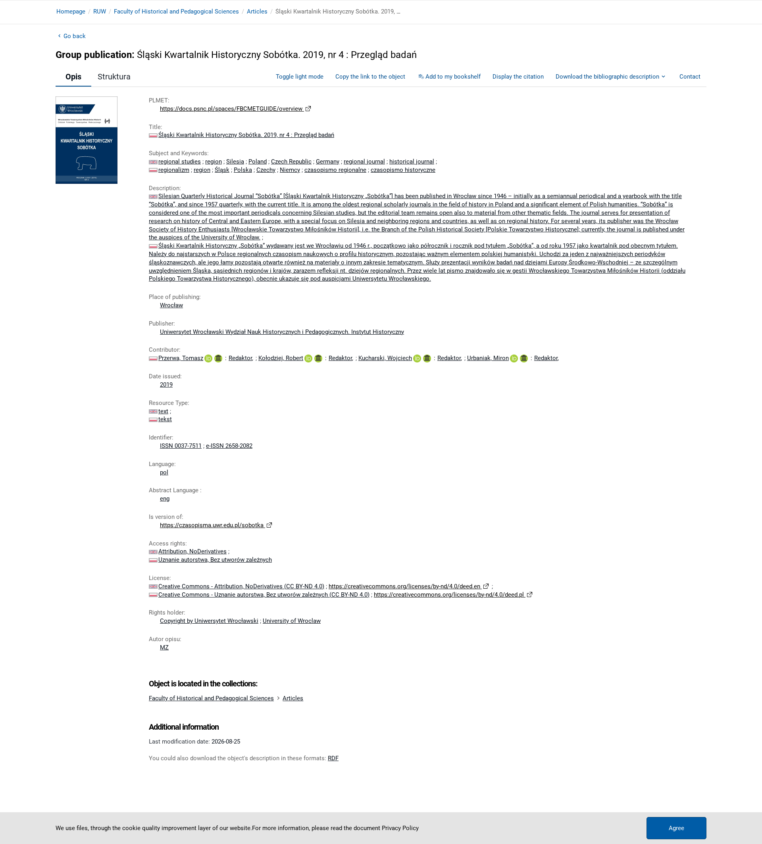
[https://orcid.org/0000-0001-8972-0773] (208, 358)
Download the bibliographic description (607, 76)
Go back (75, 36)
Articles (257, 11)
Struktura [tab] (114, 76)
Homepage (70, 11)
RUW (99, 11)
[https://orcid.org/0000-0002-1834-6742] (514, 358)
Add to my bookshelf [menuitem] (453, 76)
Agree (676, 828)
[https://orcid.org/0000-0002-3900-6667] (308, 358)
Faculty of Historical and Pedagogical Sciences (176, 11)
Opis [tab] (73, 76)
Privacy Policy (400, 828)
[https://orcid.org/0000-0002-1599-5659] (417, 358)
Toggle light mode (299, 76)
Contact (689, 76)
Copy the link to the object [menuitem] (370, 76)
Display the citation (518, 76)
